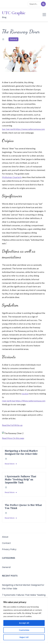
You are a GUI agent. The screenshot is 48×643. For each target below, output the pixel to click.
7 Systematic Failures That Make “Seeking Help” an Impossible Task (20, 479)
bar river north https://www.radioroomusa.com (23, 129)
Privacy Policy (9, 549)
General (13, 39)
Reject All (24, 637)
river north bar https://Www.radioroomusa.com (23, 400)
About (5, 536)
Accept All (24, 623)
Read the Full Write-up (12, 425)
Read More (10, 464)
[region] (24, 620)
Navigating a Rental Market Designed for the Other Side (21, 452)
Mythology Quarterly (12, 177)
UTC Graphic (13, 13)
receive (25, 393)
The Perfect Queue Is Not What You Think (23, 507)
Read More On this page (13, 438)
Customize (24, 630)
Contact (6, 543)
